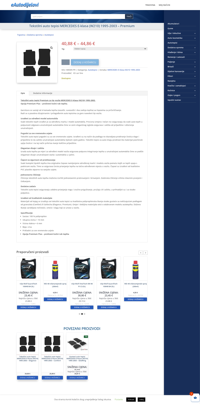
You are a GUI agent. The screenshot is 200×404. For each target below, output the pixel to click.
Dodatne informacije (42, 93)
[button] (51, 47)
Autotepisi (49, 35)
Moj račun (164, 5)
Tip (63, 49)
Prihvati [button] (131, 399)
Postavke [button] (119, 399)
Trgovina (150, 5)
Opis (23, 93)
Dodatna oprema (34, 35)
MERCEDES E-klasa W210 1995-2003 (123, 70)
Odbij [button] (141, 399)
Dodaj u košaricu (85, 62)
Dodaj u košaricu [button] (28, 307)
